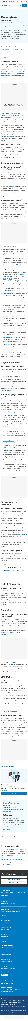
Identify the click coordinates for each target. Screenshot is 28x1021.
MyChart (11, 991)
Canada (12, 1)
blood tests (16, 662)
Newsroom (17, 989)
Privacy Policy (12, 1004)
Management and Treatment (19, 49)
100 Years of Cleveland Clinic (7, 947)
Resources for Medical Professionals (9, 968)
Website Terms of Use (5, 1004)
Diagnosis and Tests (5, 49)
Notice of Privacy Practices (6, 1006)
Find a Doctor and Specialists (11, 574)
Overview (11, 46)
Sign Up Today (4, 974)
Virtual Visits (3, 941)
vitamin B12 (14, 265)
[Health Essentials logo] (9, 767)
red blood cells (14, 67)
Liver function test (8, 450)
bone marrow (4, 205)
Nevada (25, 1)
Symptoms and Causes (20, 46)
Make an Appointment (9, 577)
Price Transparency (5, 932)
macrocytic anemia (9, 136)
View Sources (6, 829)
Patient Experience (5, 957)
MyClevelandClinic (5, 991)
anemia (11, 186)
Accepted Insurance (5, 920)
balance (24, 193)
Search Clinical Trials (14, 882)
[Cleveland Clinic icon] (2, 767)
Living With (21, 52)
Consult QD (3, 989)
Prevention (14, 52)
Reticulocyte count (8, 440)
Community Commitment (6, 961)
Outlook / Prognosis (5, 52)
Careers (2, 964)
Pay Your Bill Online (5, 929)
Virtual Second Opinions (6, 939)
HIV (26, 281)
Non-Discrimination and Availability (18, 1006)
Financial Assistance (5, 925)
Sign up (14, 793)
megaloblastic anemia (10, 390)
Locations (3, 952)
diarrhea (3, 193)
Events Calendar (4, 922)
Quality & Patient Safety (6, 954)
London (21, 1)
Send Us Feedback (4, 1000)
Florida (17, 1)
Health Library (16, 809)
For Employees (4, 966)
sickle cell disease (20, 274)
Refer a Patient (4, 934)
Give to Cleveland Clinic (6, 927)
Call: (4, 1010)
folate (22, 265)
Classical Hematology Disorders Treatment (14, 570)
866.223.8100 (21, 874)
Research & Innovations (6, 959)
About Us (3, 950)
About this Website (12, 1000)
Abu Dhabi (8, 1)
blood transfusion (22, 534)
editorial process (7, 811)
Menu (24, 5)
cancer (10, 278)
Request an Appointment (14, 879)
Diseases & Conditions (7, 13)
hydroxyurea (10, 276)
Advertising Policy (21, 1000)
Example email (4, 790)
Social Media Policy (4, 1002)
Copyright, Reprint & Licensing (15, 1002)
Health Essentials (10, 989)
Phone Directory (4, 936)
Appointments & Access (6, 918)
